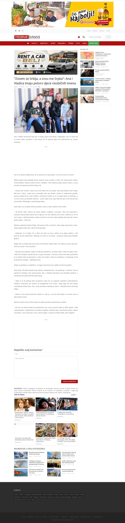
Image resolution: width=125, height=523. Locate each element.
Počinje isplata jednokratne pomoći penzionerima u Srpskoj (102, 98)
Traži (108, 37)
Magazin (61, 43)
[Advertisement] (46, 160)
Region (16, 86)
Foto (78, 43)
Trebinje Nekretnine (86, 516)
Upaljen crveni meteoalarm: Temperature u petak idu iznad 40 (103, 54)
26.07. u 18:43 (37, 475)
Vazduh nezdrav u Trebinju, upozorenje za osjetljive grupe (103, 80)
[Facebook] (15, 31)
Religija (77, 494)
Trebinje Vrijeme (74, 516)
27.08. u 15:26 (99, 75)
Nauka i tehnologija (66, 497)
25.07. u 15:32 (70, 473)
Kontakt (108, 30)
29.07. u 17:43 (70, 465)
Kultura (71, 494)
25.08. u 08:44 (37, 456)
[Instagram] (22, 31)
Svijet (61, 494)
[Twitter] (19, 31)
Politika (82, 494)
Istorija (80, 497)
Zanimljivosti (43, 497)
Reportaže (74, 497)
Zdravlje (57, 497)
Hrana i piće (51, 497)
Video (84, 43)
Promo (70, 43)
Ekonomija (98, 101)
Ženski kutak (18, 499)
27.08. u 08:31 (105, 101)
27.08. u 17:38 (99, 59)
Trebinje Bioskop (98, 516)
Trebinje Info (64, 516)
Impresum (101, 30)
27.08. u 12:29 (104, 93)
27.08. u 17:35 (104, 67)
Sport (53, 43)
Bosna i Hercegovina (48, 494)
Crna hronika (25, 497)
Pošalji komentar (69, 381)
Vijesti (34, 43)
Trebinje (97, 67)
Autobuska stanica (54, 516)
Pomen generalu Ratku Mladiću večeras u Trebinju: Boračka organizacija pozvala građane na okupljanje (102, 65)
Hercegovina (28, 494)
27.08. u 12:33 (104, 84)
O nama (88, 30)
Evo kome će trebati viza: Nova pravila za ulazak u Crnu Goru (36, 471)
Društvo (43, 43)
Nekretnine (93, 43)
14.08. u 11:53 (70, 458)
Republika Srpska (99, 57)
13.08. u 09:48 (37, 466)
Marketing (95, 30)
